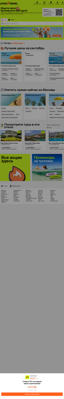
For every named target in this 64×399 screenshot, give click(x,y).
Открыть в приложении (32, 394)
